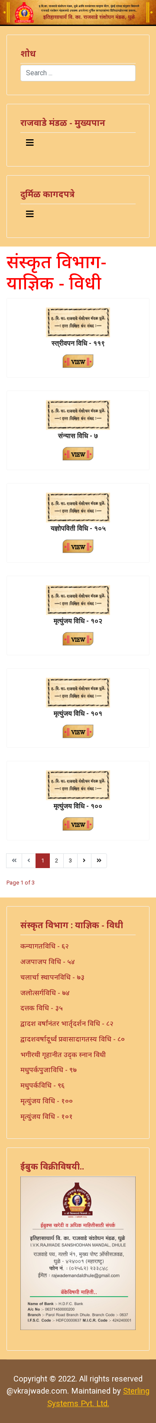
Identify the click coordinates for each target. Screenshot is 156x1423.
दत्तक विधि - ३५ (41, 1008)
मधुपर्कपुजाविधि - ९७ (48, 1069)
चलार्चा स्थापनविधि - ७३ (52, 977)
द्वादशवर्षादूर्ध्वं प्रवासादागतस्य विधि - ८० (72, 1039)
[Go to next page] (84, 860)
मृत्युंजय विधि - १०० (46, 1101)
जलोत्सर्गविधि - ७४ (45, 992)
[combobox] (78, 73)
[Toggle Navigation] (29, 142)
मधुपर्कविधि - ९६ (42, 1085)
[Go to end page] (99, 860)
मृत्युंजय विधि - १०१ (46, 1116)
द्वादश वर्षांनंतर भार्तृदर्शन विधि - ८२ (67, 1023)
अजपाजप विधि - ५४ (47, 961)
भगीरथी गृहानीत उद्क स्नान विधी (63, 1054)
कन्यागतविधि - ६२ (44, 946)
